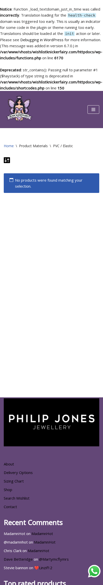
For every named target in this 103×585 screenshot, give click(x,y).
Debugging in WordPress (42, 39)
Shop (8, 489)
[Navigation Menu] (93, 109)
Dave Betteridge (18, 559)
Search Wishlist (17, 498)
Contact (10, 506)
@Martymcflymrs (54, 559)
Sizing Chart (14, 481)
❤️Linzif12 (43, 567)
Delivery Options (18, 472)
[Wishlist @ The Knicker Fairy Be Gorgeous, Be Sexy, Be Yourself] (19, 109)
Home (9, 145)
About (9, 463)
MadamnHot (42, 533)
